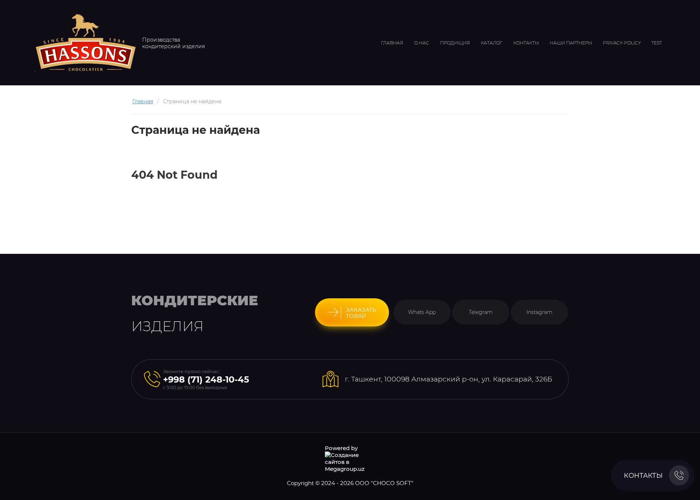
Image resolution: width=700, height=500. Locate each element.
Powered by (341, 448)
